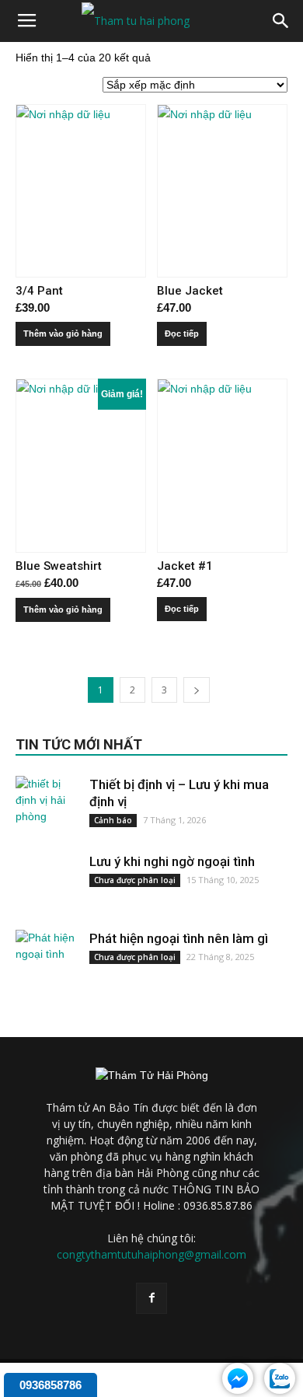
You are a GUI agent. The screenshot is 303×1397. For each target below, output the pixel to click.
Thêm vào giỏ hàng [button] (63, 333)
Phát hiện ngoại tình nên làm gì (178, 938)
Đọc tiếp (182, 333)
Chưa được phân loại (135, 880)
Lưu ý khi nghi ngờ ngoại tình (172, 861)
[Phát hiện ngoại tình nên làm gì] (47, 961)
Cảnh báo (113, 820)
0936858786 (50, 1385)
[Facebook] (151, 1298)
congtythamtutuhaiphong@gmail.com (151, 1254)
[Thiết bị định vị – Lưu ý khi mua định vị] (47, 807)
